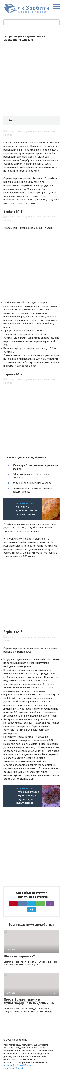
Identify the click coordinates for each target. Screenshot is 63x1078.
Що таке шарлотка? (19, 956)
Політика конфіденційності (18, 1066)
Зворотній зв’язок (13, 1065)
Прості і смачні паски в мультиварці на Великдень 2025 (29, 1001)
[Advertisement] (31, 80)
